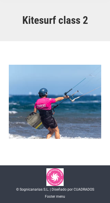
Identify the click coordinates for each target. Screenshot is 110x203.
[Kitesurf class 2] (55, 102)
